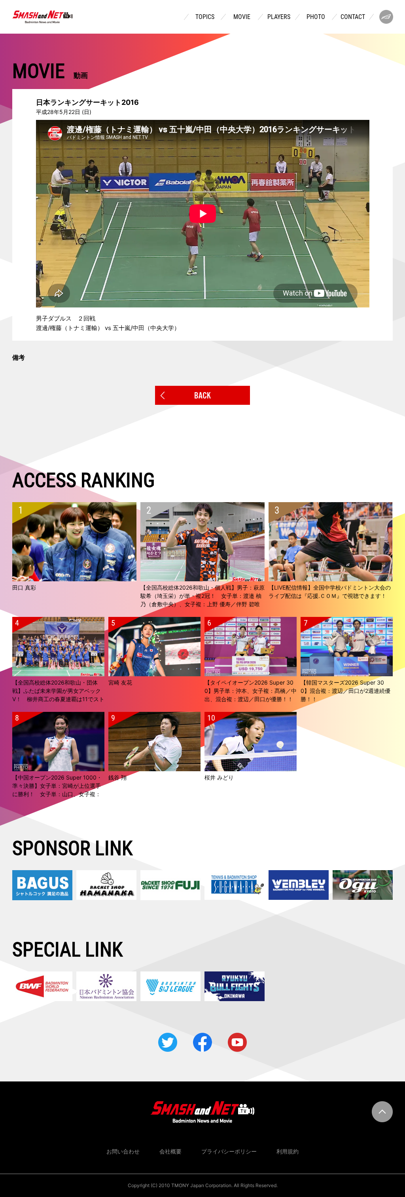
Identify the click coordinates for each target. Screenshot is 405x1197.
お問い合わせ (123, 1151)
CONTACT (353, 17)
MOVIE (241, 17)
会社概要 (170, 1151)
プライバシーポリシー (229, 1151)
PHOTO (316, 17)
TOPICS (204, 17)
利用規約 (287, 1151)
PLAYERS (278, 17)
